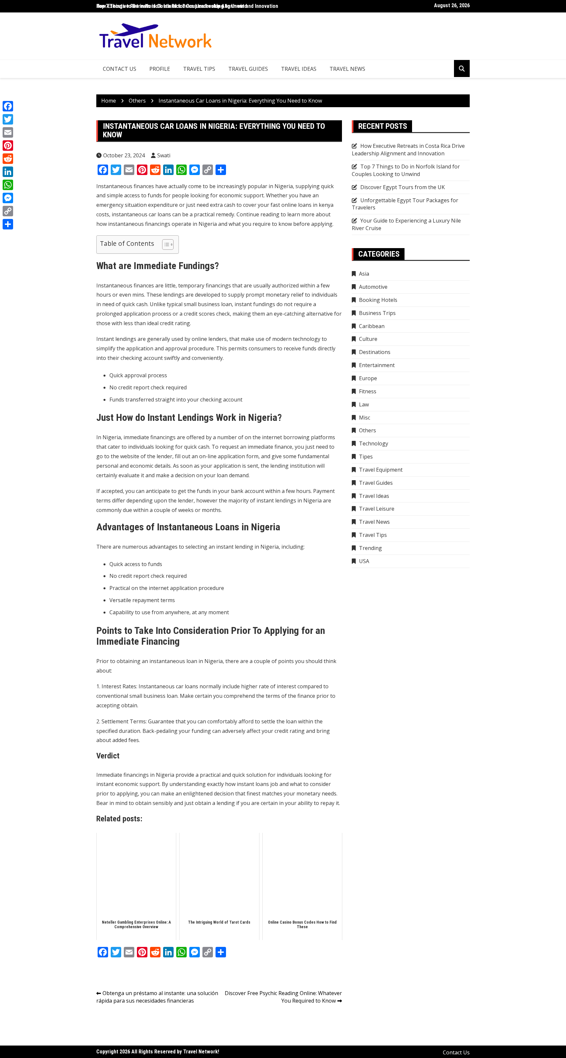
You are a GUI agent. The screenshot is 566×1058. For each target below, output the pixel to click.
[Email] (7, 132)
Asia (364, 273)
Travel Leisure (376, 508)
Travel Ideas (298, 68)
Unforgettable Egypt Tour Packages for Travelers (405, 204)
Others (367, 430)
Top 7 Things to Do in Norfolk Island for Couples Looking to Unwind (406, 170)
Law (364, 404)
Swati (163, 155)
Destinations (374, 352)
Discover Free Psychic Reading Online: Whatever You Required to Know (283, 996)
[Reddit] (7, 158)
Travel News (347, 68)
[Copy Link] (7, 211)
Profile (159, 68)
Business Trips (377, 313)
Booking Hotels (378, 300)
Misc (364, 417)
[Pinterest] (7, 145)
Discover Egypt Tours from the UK (402, 187)
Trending (370, 548)
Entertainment (377, 365)
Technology (373, 443)
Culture (368, 339)
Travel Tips (199, 68)
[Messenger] (7, 198)
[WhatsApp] (7, 184)
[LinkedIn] (7, 171)
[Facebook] (7, 106)
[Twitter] (7, 119)
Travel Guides (248, 68)
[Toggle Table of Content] (164, 244)
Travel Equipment (381, 469)
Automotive (373, 286)
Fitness (367, 391)
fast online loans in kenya (302, 204)
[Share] (7, 224)
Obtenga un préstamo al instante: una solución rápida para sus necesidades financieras (157, 996)
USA (364, 561)
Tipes (366, 456)
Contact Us (119, 68)
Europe (368, 378)
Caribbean (372, 326)
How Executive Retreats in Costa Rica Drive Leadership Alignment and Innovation (187, 6)
